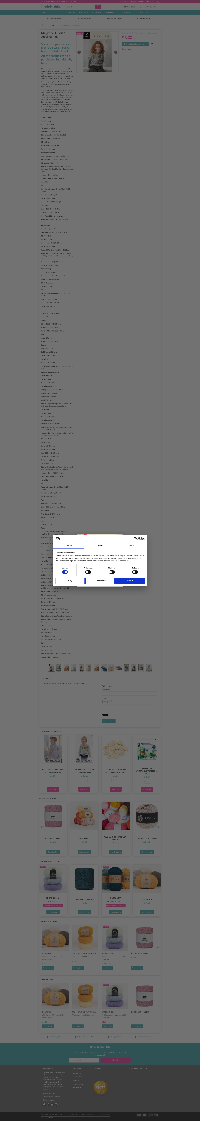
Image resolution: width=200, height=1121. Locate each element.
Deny (70, 581)
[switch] (88, 572)
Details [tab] (100, 545)
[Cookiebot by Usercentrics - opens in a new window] (135, 538)
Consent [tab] (69, 545)
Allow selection (100, 581)
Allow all (130, 581)
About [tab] (131, 545)
